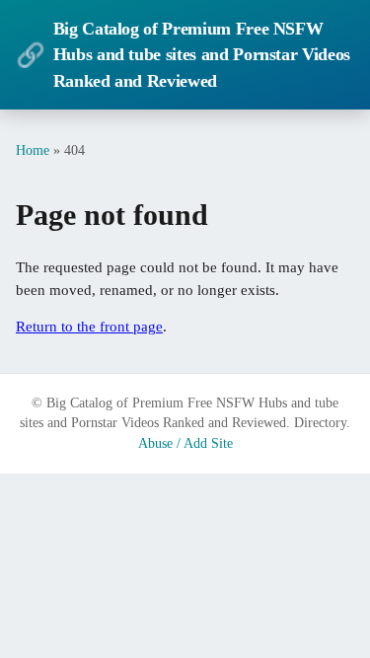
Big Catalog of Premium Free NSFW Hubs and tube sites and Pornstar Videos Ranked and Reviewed (183, 55)
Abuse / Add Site (185, 443)
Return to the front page (89, 326)
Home (32, 150)
